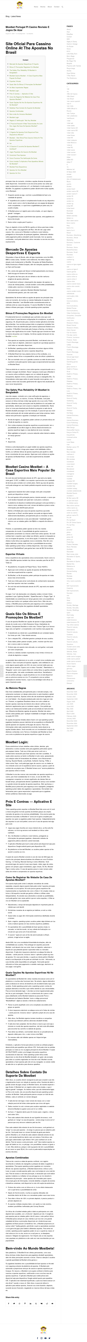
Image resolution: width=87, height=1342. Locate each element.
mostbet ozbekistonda (74, 491)
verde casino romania (74, 661)
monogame (70, 474)
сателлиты (70, 681)
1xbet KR (70, 138)
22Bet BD (70, 159)
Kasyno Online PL (73, 432)
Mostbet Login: (14, 91)
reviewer (69, 578)
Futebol (12, 129)
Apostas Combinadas (17, 111)
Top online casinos (73, 625)
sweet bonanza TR (73, 622)
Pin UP (69, 517)
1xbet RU (70, 147)
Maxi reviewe (71, 452)
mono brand (70, 464)
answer (69, 174)
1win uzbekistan (72, 116)
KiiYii (68, 51)
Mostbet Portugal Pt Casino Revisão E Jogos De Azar (27, 28)
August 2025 (71, 701)
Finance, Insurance (73, 337)
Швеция (69, 683)
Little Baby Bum (72, 54)
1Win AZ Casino (72, 94)
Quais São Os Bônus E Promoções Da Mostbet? (26, 84)
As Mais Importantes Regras (19, 87)
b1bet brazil (70, 208)
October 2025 (71, 696)
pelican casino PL (72, 515)
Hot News (70, 413)
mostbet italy (71, 486)
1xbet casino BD (72, 130)
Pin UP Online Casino (74, 522)
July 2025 (70, 704)
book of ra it (71, 230)
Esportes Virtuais (15, 81)
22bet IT (69, 162)
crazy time (70, 320)
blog (68, 225)
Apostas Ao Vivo (15, 173)
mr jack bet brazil (72, 500)
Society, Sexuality (73, 608)
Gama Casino (71, 359)
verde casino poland (73, 659)
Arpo (68, 32)
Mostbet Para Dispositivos (18, 167)
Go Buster (70, 46)
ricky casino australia (74, 581)
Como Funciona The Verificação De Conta (23, 158)
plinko (69, 532)
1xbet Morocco (71, 142)
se (67, 583)
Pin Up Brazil (71, 520)
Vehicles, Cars (71, 654)
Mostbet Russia (72, 493)
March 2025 (70, 713)
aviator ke (70, 199)
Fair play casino (72, 335)
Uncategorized (21, 33)
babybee (30, 33)
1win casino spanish (73, 101)
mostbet (14, 336)
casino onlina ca (72, 274)
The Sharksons (72, 78)
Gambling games (72, 362)
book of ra (70, 228)
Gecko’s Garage (72, 44)
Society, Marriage (72, 605)
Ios (11, 143)
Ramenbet (70, 552)
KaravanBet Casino (73, 430)
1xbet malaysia (72, 140)
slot (68, 595)
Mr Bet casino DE (72, 498)
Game (69, 364)
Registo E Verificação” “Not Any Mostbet (23, 120)
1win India (70, 106)
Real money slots (72, 554)
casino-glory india (72, 296)
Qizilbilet (69, 549)
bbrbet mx (70, 218)
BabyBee (70, 34)
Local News (70, 442)
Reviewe (69, 576)
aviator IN (70, 196)
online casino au (72, 508)
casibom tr (70, 257)
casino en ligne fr (72, 269)
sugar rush (70, 617)
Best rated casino (72, 220)
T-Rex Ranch (71, 75)
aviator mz (70, 201)
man (68, 444)
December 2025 (72, 692)
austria (69, 184)
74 (67, 167)
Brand (69, 233)
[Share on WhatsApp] (19, 1303)
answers (69, 177)
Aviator (69, 186)
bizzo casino (71, 223)
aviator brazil (71, 189)
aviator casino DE (72, 191)
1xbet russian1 (71, 155)
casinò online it (72, 279)
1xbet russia (71, 150)
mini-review (70, 457)
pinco (68, 527)
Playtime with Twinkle (74, 66)
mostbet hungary (72, 483)
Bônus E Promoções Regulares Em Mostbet (24, 67)
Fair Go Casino (72, 332)
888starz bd (70, 169)
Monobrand (70, 469)
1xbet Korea (71, 135)
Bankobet (70, 211)
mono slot (70, 466)
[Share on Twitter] (14, 1303)
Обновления (71, 678)
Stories (69, 71)
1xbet (68, 121)
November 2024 (72, 723)
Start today (70, 615)
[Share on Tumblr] (36, 1303)
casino (69, 262)
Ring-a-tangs (71, 68)
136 (68, 89)
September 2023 (72, 726)
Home (69, 49)
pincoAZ (69, 530)
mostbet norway (72, 488)
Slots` (69, 600)
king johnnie (71, 435)
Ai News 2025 (71, 172)
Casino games (71, 271)
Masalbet (70, 449)
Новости (69, 676)
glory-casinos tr (72, 366)
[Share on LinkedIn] (30, 1303)
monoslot (70, 476)
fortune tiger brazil (73, 357)
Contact (69, 37)
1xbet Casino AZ (72, 128)
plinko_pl (69, 539)
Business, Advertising (74, 235)
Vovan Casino (71, 664)
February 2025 (71, 716)
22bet (68, 157)
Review (69, 573)
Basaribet (70, 213)
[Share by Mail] (52, 1303)
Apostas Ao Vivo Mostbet (18, 170)
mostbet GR (71, 481)
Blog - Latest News (13, 16)
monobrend (70, 471)
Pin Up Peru (71, 525)
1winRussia (70, 118)
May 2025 (70, 709)
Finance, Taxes (72, 340)
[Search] (62, 6)
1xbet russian (71, 152)
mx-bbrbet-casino (72, 503)
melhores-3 (70, 454)
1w (68, 91)
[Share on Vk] (41, 1303)
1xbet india (70, 133)
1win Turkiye (71, 113)
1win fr (69, 103)
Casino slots (71, 281)
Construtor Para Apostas (18, 155)
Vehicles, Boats (72, 651)
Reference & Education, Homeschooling (72, 568)
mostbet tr (70, 496)
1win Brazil (70, 99)
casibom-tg (70, 259)
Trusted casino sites (73, 647)
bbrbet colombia (72, 216)
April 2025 (70, 711)
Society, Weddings (73, 610)
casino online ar (72, 276)
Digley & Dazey (72, 41)
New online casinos (73, 505)
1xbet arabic (71, 125)
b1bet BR (70, 206)
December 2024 (72, 721)
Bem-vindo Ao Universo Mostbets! (21, 114)
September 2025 (72, 699)
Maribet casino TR (73, 447)
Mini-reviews (71, 459)
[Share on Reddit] (47, 1303)
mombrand (70, 462)
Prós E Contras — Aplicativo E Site (21, 94)
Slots (68, 598)
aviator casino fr (72, 194)
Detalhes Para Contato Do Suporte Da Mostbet (25, 108)
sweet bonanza (72, 620)
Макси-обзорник (72, 673)
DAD (68, 39)
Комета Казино (72, 671)
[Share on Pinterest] (25, 1303)
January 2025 (71, 718)
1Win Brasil (70, 96)
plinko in (69, 534)
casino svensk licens (74, 284)
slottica (69, 603)
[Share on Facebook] (8, 1303)
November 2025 (72, 694)
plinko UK (70, 537)
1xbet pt (69, 145)
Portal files (70, 542)
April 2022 (70, 728)
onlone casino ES (72, 510)
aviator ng (70, 203)
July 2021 (70, 731)
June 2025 (70, 706)
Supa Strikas (71, 73)
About (69, 29)
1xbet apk (70, 123)
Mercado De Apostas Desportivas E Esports (24, 64)
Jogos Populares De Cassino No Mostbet (23, 152)
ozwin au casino (72, 513)
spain (68, 612)
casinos (69, 298)
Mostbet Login (14, 117)
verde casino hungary (74, 656)
